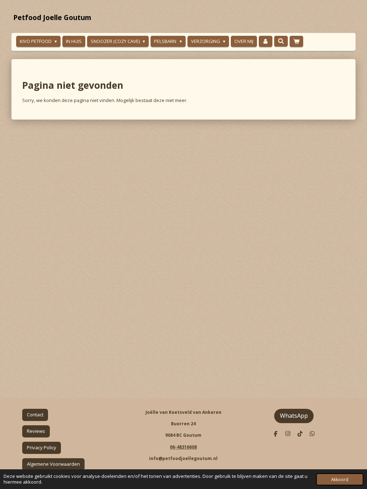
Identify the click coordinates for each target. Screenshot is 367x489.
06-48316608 (183, 447)
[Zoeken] (281, 41)
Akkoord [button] (339, 479)
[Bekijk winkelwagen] (296, 41)
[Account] (265, 41)
